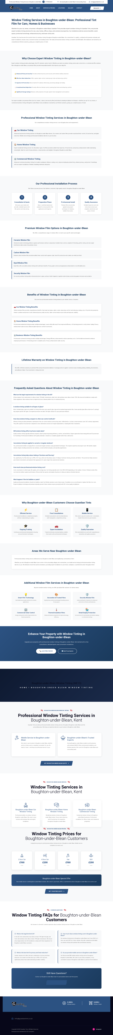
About (38, 8)
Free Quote (96, 8)
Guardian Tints (24, 1029)
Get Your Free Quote (56, 891)
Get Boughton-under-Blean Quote (55, 763)
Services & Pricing (49, 8)
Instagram (98, 1029)
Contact (79, 8)
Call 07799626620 (55, 982)
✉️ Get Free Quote (67, 651)
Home (31, 8)
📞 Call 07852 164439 (46, 651)
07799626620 (48, 2)
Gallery (70, 8)
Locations (61, 8)
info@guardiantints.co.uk (97, 2)
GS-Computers (30, 1031)
